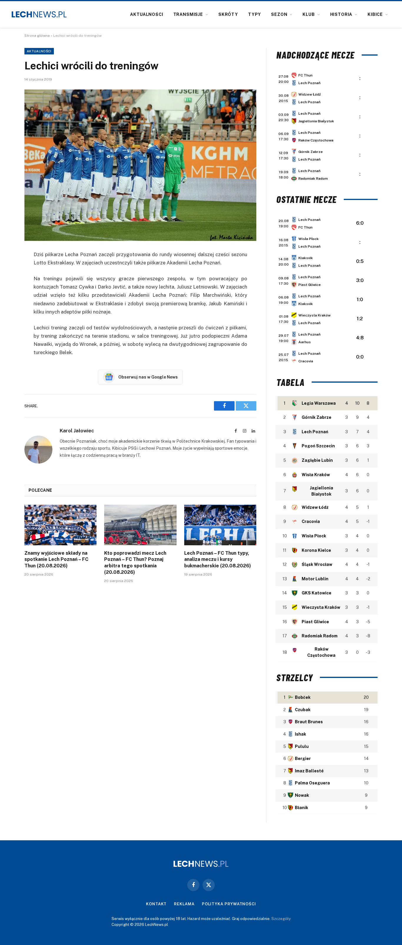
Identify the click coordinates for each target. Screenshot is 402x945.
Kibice (375, 14)
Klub (309, 14)
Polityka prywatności (229, 904)
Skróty (228, 14)
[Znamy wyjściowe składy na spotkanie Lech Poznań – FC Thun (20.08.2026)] (60, 525)
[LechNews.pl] (39, 14)
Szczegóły (281, 918)
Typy (254, 14)
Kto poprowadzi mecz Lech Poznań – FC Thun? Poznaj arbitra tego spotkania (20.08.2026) (135, 562)
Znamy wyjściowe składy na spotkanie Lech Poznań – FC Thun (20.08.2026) (56, 559)
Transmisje (188, 14)
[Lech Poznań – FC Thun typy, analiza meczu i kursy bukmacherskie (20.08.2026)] (220, 525)
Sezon (279, 14)
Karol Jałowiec (77, 431)
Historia (341, 14)
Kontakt (156, 904)
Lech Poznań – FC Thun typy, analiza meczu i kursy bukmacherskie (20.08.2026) (217, 559)
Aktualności (146, 14)
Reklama (184, 904)
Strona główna (37, 36)
